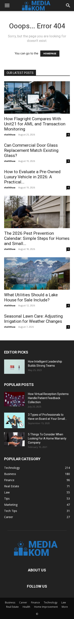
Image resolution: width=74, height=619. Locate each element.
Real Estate (12, 607)
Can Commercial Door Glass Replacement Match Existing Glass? (31, 150)
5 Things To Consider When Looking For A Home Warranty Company (47, 438)
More (65, 607)
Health (26, 607)
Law (63, 602)
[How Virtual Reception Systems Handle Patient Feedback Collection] (14, 399)
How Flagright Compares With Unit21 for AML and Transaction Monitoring (34, 124)
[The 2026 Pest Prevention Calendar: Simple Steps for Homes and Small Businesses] (37, 212)
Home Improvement (46, 607)
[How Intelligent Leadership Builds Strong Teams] (14, 366)
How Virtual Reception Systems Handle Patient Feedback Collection (48, 398)
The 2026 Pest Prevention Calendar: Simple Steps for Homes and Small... (36, 238)
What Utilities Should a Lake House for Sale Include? (31, 297)
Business (10, 602)
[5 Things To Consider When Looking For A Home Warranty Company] (14, 439)
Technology (50, 602)
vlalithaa (9, 134)
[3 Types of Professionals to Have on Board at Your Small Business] (14, 420)
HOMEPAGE (49, 53)
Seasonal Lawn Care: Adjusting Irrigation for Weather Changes (33, 319)
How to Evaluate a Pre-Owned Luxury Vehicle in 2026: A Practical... (32, 176)
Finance (35, 602)
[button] (7, 5)
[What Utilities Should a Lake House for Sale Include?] (37, 273)
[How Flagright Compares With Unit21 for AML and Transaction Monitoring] (37, 97)
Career (23, 602)
